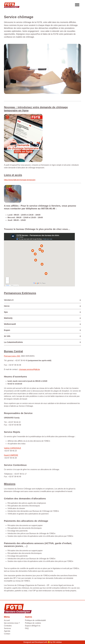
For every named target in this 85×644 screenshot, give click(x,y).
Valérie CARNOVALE (12, 448)
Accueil (7, 620)
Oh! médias (57, 642)
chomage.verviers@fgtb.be (29, 369)
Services (7, 628)
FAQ (27, 628)
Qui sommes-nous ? (12, 623)
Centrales (8, 626)
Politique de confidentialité (35, 620)
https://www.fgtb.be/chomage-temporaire (19, 180)
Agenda (7, 631)
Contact (7, 634)
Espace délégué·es (32, 626)
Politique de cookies (33, 623)
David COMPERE (11, 455)
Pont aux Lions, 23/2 (12, 356)
